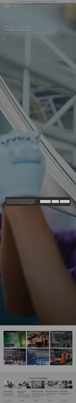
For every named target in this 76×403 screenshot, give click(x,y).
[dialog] (38, 201)
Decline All (55, 201)
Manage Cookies (64, 201)
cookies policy (30, 203)
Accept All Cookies (45, 201)
